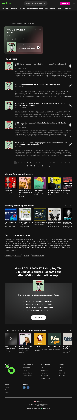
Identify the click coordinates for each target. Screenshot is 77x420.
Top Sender (5, 8)
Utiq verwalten (45, 375)
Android (7, 392)
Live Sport (22, 8)
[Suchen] (45, 3)
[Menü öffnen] (73, 3)
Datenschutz (44, 370)
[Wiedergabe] (38, 47)
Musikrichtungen (50, 8)
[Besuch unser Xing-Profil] (28, 388)
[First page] (8, 162)
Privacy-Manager (46, 378)
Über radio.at (26, 367)
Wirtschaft (26, 255)
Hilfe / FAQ (62, 373)
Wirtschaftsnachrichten (38, 255)
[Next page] (46, 166)
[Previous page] (11, 162)
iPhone (7, 387)
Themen (59, 8)
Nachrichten (19, 39)
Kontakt (61, 367)
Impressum (44, 373)
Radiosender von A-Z (71, 8)
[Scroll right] (74, 8)
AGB (42, 367)
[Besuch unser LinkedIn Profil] (24, 388)
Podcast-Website (9, 250)
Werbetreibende (27, 373)
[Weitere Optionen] (40, 29)
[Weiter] (70, 173)
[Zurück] (66, 173)
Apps (60, 370)
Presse (25, 370)
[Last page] (49, 166)
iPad (6, 390)
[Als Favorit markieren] (34, 29)
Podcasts (14, 8)
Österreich (39, 401)
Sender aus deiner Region (35, 8)
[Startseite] (7, 23)
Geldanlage (10, 39)
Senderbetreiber (27, 375)
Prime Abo (62, 375)
